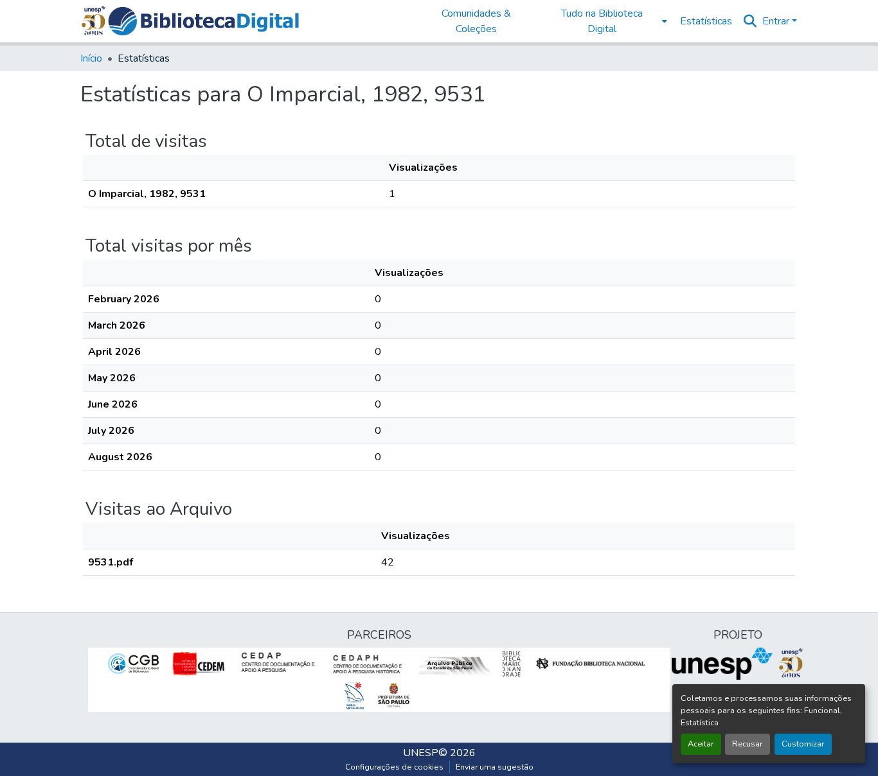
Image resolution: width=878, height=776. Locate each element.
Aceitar (701, 744)
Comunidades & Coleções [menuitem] (476, 21)
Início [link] (91, 58)
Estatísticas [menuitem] (706, 21)
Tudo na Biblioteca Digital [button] (602, 21)
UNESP (420, 753)
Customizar (803, 744)
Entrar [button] (777, 21)
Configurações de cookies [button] (394, 767)
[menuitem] (605, 21)
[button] (203, 21)
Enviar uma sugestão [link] (494, 767)
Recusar (747, 744)
